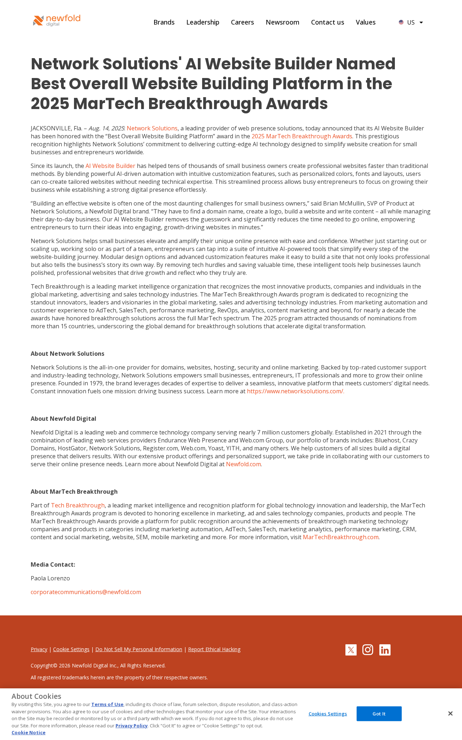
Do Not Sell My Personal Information (138, 649)
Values (366, 22)
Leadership (202, 22)
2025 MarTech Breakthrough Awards (302, 136)
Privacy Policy (132, 725)
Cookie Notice (28, 732)
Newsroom (283, 22)
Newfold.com (243, 464)
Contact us (327, 22)
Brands (164, 22)
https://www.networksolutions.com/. (295, 391)
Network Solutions (152, 128)
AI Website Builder (110, 166)
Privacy (39, 649)
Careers (242, 22)
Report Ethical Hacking (214, 649)
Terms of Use (107, 704)
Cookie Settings (71, 649)
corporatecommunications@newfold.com (86, 592)
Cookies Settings (328, 713)
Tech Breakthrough (78, 505)
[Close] (450, 713)
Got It (378, 713)
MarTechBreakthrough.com (341, 537)
